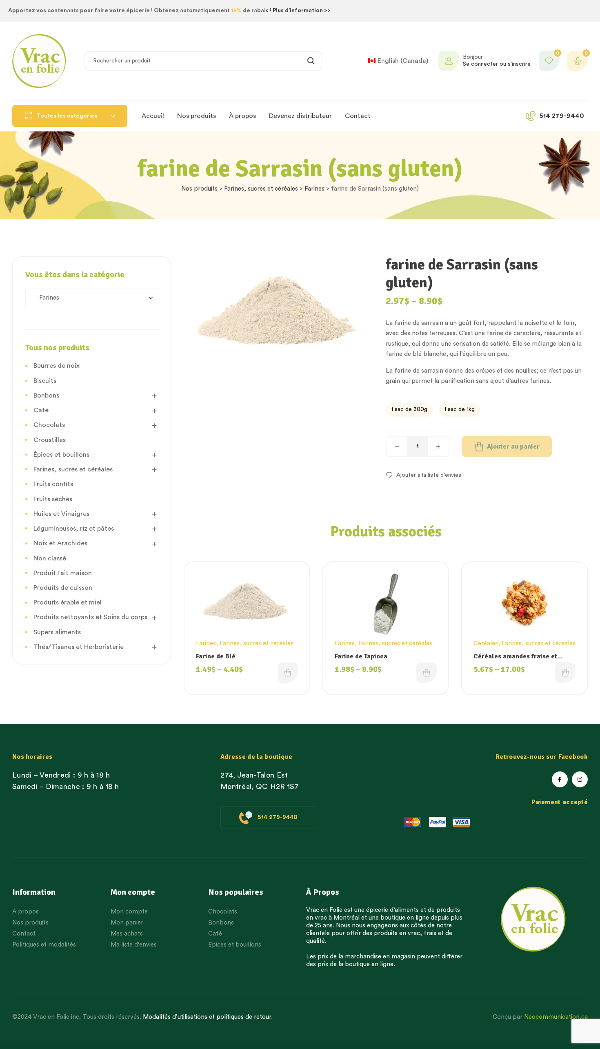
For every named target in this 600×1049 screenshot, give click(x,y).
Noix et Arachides (60, 543)
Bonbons (46, 395)
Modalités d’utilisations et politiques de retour (207, 1017)
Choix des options (288, 672)
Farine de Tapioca (361, 656)
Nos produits (199, 189)
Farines (314, 189)
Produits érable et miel (67, 602)
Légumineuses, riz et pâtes (73, 528)
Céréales (485, 643)
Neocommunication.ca (556, 1017)
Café (41, 410)
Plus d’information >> (302, 10)
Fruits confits (53, 484)
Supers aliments (57, 632)
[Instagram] (580, 779)
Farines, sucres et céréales (261, 189)
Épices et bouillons (61, 454)
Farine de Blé (216, 656)
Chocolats (49, 425)
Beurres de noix (56, 365)
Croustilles (49, 440)
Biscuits (44, 381)
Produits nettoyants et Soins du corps (90, 617)
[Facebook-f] (560, 779)
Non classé (49, 558)
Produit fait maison (62, 573)
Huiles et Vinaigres (61, 514)
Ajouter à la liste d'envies (428, 475)
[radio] (409, 410)
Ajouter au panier (513, 446)
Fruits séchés (52, 499)
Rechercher (311, 61)
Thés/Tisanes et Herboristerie (78, 647)
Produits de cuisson (62, 588)
